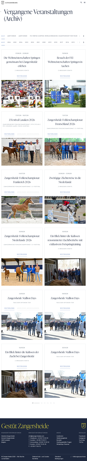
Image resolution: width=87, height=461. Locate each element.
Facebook (82, 436)
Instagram (82, 438)
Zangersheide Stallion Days (22, 298)
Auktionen (60, 436)
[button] (79, 36)
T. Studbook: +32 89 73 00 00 (38, 438)
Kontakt (59, 440)
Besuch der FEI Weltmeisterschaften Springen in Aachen (65, 62)
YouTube (82, 440)
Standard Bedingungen (59, 457)
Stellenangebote (62, 438)
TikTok (81, 442)
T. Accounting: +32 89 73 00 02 (39, 442)
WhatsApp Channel (63, 444)
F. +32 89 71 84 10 (35, 446)
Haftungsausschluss (79, 456)
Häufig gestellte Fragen (64, 442)
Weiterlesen (22, 76)
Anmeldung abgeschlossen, (28, 134)
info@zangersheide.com (36, 436)
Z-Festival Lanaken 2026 (22, 120)
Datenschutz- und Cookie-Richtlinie (40, 457)
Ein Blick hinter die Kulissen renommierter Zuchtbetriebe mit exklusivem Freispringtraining (65, 240)
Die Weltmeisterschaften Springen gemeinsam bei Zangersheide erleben (22, 62)
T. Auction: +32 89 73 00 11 (37, 440)
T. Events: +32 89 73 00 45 (37, 444)
